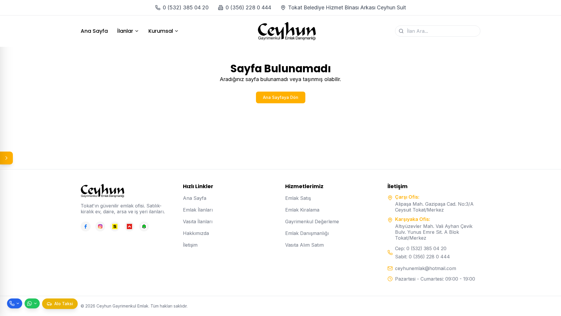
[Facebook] (86, 226)
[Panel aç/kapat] (6, 158)
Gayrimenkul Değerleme (312, 221)
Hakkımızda (196, 233)
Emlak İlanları (198, 210)
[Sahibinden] (115, 226)
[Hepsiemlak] (129, 226)
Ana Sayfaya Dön (280, 97)
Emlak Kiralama (302, 210)
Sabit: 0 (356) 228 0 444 (422, 257)
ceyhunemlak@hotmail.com (425, 268)
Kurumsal (160, 31)
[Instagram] (100, 226)
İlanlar (125, 31)
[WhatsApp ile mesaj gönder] (32, 303)
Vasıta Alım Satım (304, 245)
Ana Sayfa (94, 31)
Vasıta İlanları (197, 221)
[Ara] (401, 31)
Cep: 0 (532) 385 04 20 (420, 248)
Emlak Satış (298, 198)
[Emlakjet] (144, 226)
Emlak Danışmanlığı (307, 233)
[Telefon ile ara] (14, 303)
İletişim (190, 245)
